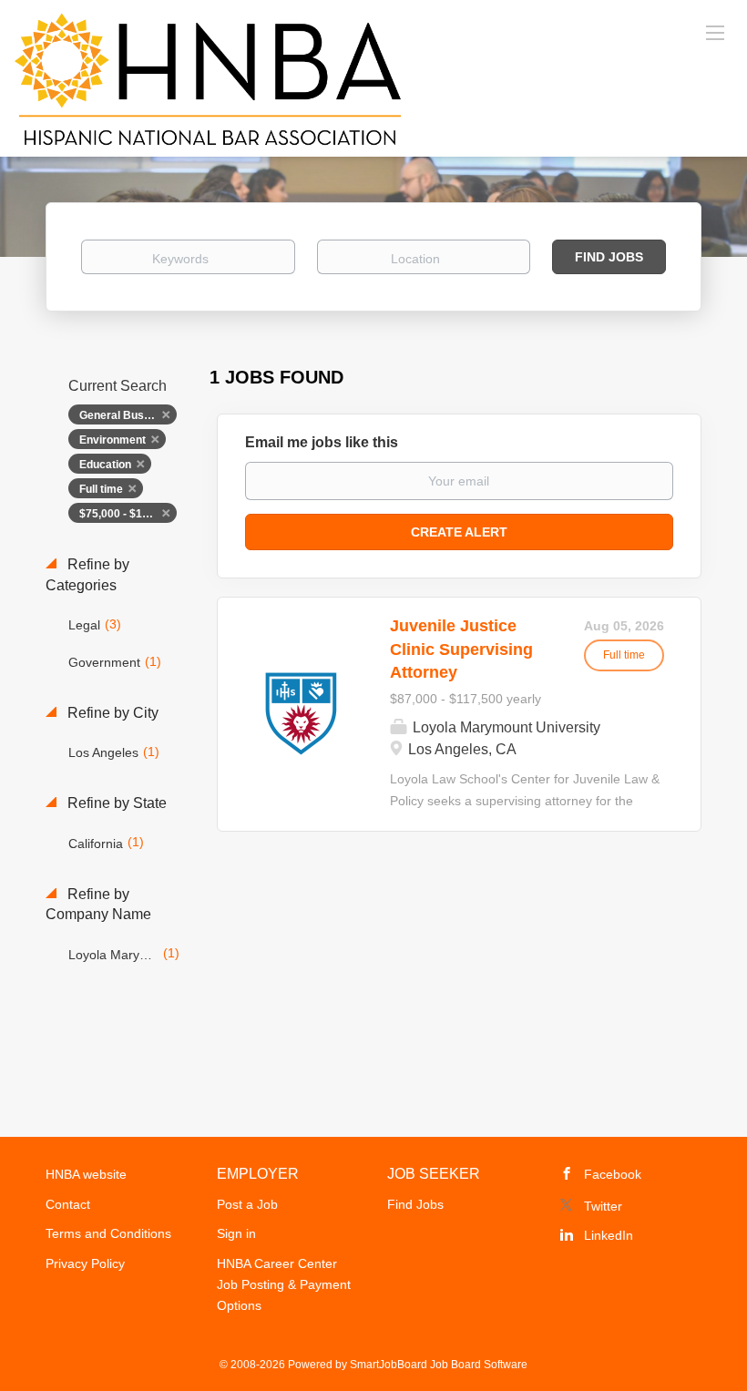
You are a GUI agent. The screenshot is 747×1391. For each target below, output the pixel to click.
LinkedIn (608, 1235)
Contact (68, 1204)
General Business (125, 415)
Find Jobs (609, 257)
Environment (112, 440)
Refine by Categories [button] (87, 575)
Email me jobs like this (321, 442)
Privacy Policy (85, 1263)
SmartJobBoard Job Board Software (438, 1364)
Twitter (603, 1206)
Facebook (612, 1174)
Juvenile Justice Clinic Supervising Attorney (461, 649)
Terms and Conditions (108, 1233)
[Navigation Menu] (715, 32)
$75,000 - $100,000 (128, 513)
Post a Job (247, 1204)
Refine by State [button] (115, 803)
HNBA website (86, 1174)
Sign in (236, 1233)
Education (105, 464)
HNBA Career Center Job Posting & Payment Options (284, 1284)
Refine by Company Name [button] (98, 904)
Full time (101, 489)
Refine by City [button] (111, 713)
